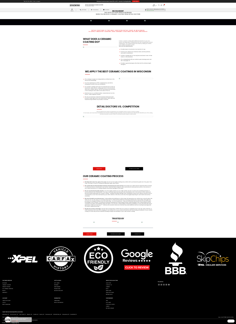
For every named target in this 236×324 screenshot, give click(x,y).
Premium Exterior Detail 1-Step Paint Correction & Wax (19, 319)
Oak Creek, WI (22, 314)
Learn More (135, 1)
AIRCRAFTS (4, 292)
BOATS (3, 290)
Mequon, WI (29, 314)
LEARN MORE (57, 300)
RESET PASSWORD (6, 304)
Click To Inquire (36, 1)
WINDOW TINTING (6, 286)
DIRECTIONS (108, 290)
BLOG (107, 288)
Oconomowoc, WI (14, 314)
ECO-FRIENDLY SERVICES (7, 288)
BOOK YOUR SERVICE (58, 302)
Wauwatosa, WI (65, 314)
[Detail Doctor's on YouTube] (168, 284)
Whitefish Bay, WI (57, 314)
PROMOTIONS (57, 288)
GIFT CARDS (56, 283)
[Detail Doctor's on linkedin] (163, 284)
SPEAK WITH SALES (110, 292)
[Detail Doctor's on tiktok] (161, 284)
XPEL (107, 300)
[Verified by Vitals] (17, 321)
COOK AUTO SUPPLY (110, 304)
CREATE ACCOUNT (6, 300)
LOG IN (3, 302)
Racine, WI (42, 314)
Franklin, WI (35, 314)
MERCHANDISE (57, 286)
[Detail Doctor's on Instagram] (166, 284)
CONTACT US (109, 284)
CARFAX (107, 306)
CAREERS (108, 286)
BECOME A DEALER (110, 308)
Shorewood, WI (48, 314)
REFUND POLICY (109, 294)
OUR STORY (108, 283)
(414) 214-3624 (28, 1)
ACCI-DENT (108, 302)
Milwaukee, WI (5, 314)
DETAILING (4, 283)
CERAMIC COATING (6, 284)
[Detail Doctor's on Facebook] (158, 284)
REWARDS (56, 284)
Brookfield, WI (73, 314)
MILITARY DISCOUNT (58, 290)
